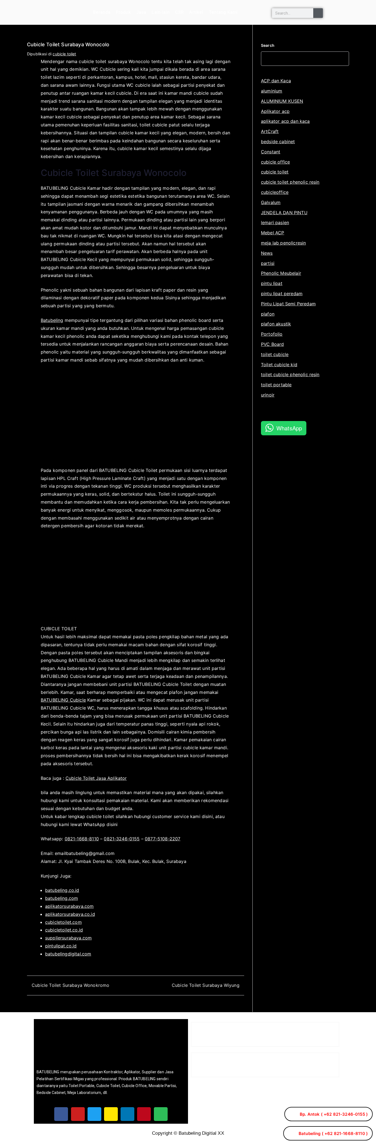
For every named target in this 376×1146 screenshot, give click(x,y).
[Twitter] (94, 1114)
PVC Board (272, 344)
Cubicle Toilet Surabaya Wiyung (205, 985)
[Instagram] (111, 1114)
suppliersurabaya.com (68, 938)
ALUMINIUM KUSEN (282, 101)
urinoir (267, 395)
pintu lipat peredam (282, 293)
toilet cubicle (274, 354)
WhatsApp (289, 428)
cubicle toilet (64, 53)
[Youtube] (78, 1114)
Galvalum (270, 202)
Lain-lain (160, 12)
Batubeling (52, 320)
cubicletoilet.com (63, 922)
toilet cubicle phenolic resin (290, 374)
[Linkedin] (127, 1114)
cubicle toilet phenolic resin (290, 182)
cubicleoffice (274, 192)
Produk (123, 12)
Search (267, 45)
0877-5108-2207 (162, 838)
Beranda (101, 12)
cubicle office (275, 162)
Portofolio (272, 334)
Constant (270, 151)
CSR (179, 12)
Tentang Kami (223, 12)
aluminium (271, 91)
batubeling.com (61, 898)
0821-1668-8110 (82, 838)
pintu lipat (271, 283)
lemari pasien (275, 222)
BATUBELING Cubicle (63, 700)
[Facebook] (61, 1114)
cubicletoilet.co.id (64, 930)
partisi (267, 263)
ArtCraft (270, 131)
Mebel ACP (272, 232)
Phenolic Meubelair (281, 273)
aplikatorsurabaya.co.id (70, 914)
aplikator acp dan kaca (285, 121)
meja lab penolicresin (283, 243)
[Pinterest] (144, 1114)
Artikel (196, 12)
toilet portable (276, 384)
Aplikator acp (275, 111)
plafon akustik (276, 324)
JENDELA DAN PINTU (284, 212)
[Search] (318, 13)
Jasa (141, 12)
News (267, 253)
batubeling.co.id (62, 890)
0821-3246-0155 (122, 838)
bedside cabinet (278, 141)
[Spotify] (161, 1114)
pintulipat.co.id (61, 946)
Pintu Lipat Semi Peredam (288, 303)
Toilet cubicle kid (279, 364)
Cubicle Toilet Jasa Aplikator (96, 778)
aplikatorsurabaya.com (69, 906)
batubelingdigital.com (68, 954)
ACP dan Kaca (276, 80)
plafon (267, 314)
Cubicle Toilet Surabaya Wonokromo (70, 985)
